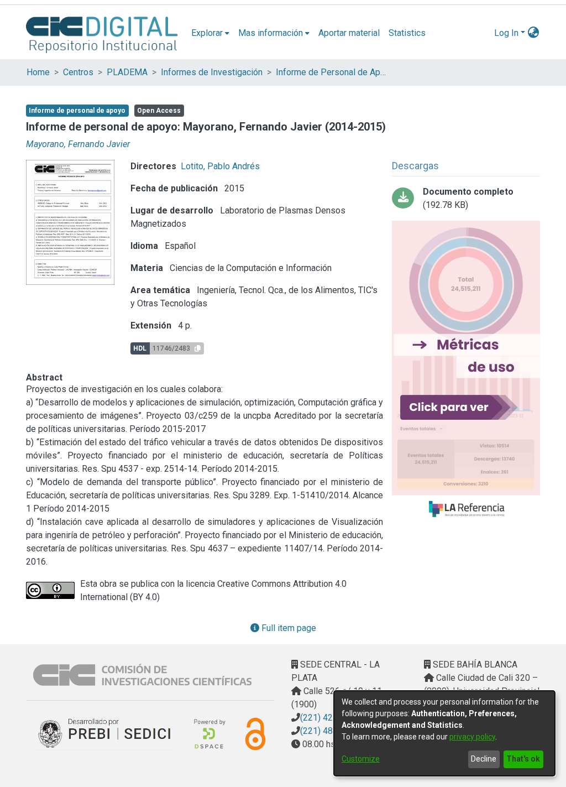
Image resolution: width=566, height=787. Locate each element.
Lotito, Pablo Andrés (220, 166)
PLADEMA (127, 72)
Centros (78, 72)
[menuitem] (210, 33)
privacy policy (472, 736)
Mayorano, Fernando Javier (78, 144)
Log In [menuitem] (506, 33)
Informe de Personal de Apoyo (331, 72)
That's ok (523, 758)
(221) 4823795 (329, 731)
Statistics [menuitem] (407, 33)
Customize (361, 758)
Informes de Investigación (212, 72)
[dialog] (444, 733)
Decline (483, 758)
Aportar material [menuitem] (349, 33)
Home (38, 72)
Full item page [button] (287, 628)
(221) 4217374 (329, 717)
